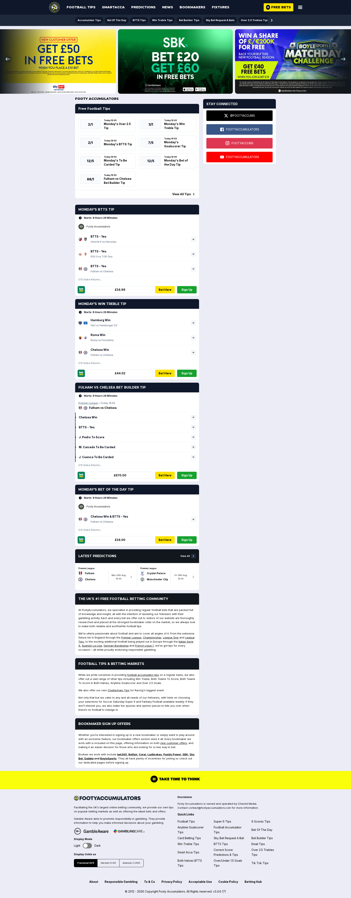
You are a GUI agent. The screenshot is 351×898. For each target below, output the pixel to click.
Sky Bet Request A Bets (220, 20)
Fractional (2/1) (85, 863)
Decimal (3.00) (108, 863)
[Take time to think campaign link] (175, 782)
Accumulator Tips (89, 20)
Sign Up (186, 289)
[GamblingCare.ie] (129, 831)
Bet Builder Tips (189, 20)
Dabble (89, 758)
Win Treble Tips (162, 20)
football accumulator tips (143, 674)
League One (171, 637)
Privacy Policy (171, 881)
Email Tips (258, 844)
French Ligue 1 (144, 645)
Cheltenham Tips (118, 690)
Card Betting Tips (189, 838)
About (93, 881)
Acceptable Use (200, 881)
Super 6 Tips (222, 821)
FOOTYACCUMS (243, 143)
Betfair (132, 754)
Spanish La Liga (92, 645)
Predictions (143, 7)
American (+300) (131, 863)
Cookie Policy (228, 881)
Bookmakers (192, 7)
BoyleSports (108, 758)
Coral (142, 754)
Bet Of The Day (116, 20)
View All (185, 556)
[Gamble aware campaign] (96, 831)
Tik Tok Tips (260, 863)
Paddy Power (172, 754)
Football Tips (81, 7)
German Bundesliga (116, 645)
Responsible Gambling (121, 881)
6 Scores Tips (260, 821)
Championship (152, 637)
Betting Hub (253, 881)
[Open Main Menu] (300, 7)
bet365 (122, 754)
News (167, 7)
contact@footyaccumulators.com (209, 807)
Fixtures (220, 7)
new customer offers (173, 743)
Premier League (88, 403)
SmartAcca (113, 7)
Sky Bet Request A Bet (229, 838)
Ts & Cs (149, 881)
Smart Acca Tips (188, 852)
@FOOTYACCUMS (242, 115)
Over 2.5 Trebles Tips (255, 20)
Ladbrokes (154, 754)
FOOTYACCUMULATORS (242, 129)
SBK (185, 754)
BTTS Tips (139, 20)
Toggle (87, 845)
